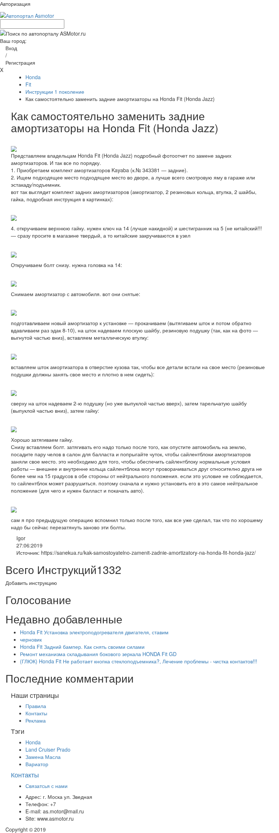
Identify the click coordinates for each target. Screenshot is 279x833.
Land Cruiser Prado (47, 749)
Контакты (36, 713)
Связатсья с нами (46, 785)
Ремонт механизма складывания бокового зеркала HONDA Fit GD (98, 654)
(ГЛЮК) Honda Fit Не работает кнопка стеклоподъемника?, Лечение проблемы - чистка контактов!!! (138, 661)
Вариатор (36, 764)
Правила (35, 705)
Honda (33, 77)
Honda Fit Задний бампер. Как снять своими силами (82, 646)
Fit (28, 84)
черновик (31, 639)
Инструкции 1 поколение (54, 91)
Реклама (35, 720)
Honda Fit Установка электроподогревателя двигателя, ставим (94, 632)
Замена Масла (43, 756)
